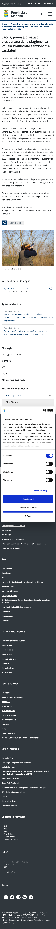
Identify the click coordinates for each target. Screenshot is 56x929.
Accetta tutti (28, 499)
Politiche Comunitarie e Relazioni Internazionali (20, 737)
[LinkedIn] (24, 897)
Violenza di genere (9, 715)
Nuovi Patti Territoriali (10, 783)
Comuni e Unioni (8, 758)
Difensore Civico (8, 586)
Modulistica (6, 573)
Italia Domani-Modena (10, 778)
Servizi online (48, 3)
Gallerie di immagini (10, 805)
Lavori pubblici (7, 706)
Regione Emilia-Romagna (11, 3)
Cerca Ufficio (8, 834)
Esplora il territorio (9, 801)
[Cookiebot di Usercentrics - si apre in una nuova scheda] (41, 410)
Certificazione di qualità (11, 548)
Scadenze (5, 663)
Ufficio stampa (7, 672)
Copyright (12, 922)
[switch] (49, 464)
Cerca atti (5, 620)
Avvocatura (6, 692)
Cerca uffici (6, 611)
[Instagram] (18, 897)
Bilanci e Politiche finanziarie (13, 697)
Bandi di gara (7, 654)
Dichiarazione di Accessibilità (32, 920)
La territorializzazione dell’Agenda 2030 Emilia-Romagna (24, 787)
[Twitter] (12, 897)
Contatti (32, 3)
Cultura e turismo (8, 733)
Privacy (4, 920)
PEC (5, 828)
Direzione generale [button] (12, 395)
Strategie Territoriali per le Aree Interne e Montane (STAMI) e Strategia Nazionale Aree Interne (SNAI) (25, 772)
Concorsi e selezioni (9, 658)
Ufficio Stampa (11, 402)
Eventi (4, 796)
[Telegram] (31, 897)
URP (38, 3)
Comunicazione (8, 667)
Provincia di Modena (20, 14)
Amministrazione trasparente (13, 640)
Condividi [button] (15, 222)
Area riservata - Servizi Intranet (16, 861)
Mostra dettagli (41, 491)
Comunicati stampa (20, 24)
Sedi (5, 826)
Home (4, 24)
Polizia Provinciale (9, 719)
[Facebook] (6, 897)
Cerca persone (7, 616)
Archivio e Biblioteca (10, 591)
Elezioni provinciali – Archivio (13, 525)
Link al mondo (9, 864)
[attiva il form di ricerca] (42, 14)
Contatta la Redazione (12, 839)
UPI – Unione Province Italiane (13, 792)
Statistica (5, 724)
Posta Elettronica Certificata (27, 917)
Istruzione (6, 701)
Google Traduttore (10, 871)
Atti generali (6, 530)
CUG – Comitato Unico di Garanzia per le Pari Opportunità (24, 543)
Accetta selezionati (28, 508)
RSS (5, 867)
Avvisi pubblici (7, 649)
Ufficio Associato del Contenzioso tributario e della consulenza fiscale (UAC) (26, 601)
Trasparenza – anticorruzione (13, 539)
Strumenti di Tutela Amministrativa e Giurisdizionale (22, 582)
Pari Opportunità (8, 710)
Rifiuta (28, 516)
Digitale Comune (8, 767)
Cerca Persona (9, 836)
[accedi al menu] (50, 14)
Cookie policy (14, 920)
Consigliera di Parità (9, 595)
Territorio (5, 728)
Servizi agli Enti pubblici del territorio (16, 607)
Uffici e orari (6, 534)
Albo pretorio (7, 645)
